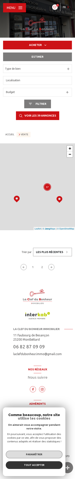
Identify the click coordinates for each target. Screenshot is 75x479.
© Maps (49, 228)
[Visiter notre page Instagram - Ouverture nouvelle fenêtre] (42, 389)
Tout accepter (34, 465)
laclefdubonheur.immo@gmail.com (37, 354)
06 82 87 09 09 (29, 346)
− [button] (70, 154)
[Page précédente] (24, 267)
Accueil (9, 134)
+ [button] (70, 148)
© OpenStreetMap (65, 228)
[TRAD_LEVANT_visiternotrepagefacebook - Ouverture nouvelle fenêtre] (33, 389)
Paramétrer (34, 454)
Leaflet (38, 228)
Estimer (37, 56)
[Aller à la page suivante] (51, 267)
